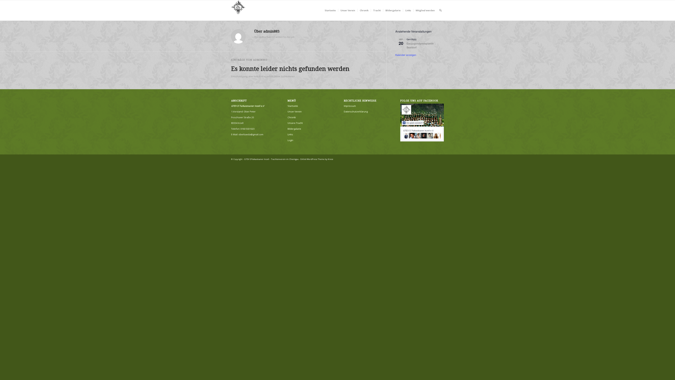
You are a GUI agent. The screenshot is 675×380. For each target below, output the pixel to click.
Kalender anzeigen (405, 55)
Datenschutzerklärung (356, 111)
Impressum (350, 105)
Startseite (293, 105)
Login (290, 140)
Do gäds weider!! (414, 123)
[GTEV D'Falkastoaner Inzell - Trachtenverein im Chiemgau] (238, 10)
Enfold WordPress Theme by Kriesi (316, 159)
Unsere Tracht (295, 123)
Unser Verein (295, 111)
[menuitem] (330, 10)
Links (290, 134)
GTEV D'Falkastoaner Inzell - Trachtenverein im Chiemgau (271, 159)
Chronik (292, 117)
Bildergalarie (294, 128)
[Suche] (440, 10)
